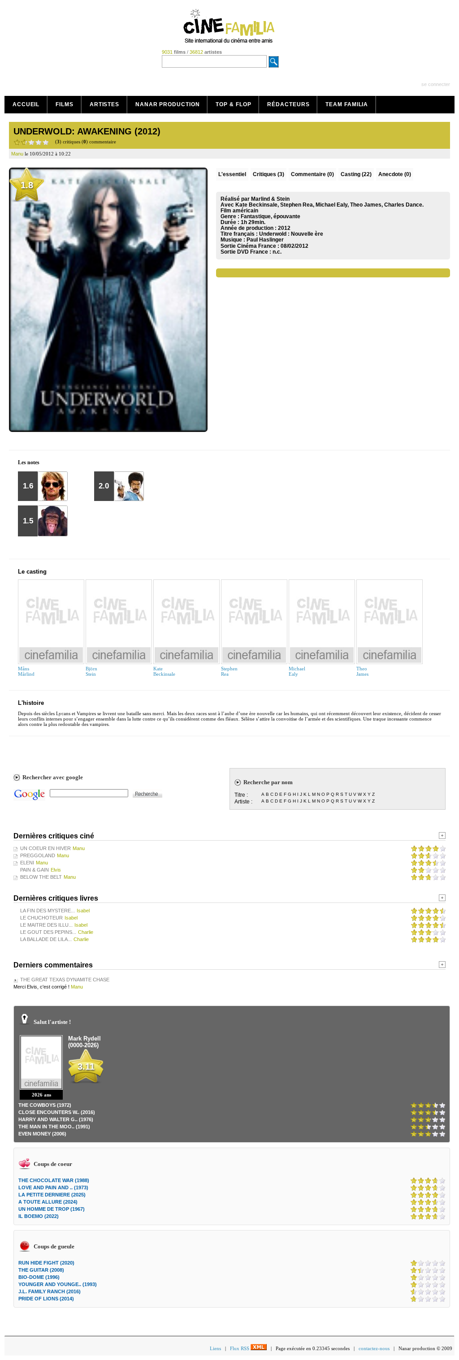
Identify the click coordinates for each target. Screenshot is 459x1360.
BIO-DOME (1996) (39, 1277)
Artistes (104, 104)
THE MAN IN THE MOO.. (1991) (54, 1126)
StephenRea (229, 671)
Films (65, 104)
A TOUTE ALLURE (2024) (48, 1202)
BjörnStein (91, 671)
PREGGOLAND (37, 855)
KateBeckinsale (164, 671)
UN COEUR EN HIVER (45, 848)
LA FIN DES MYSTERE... (47, 910)
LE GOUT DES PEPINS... (48, 932)
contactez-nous (374, 1348)
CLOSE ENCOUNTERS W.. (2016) (56, 1112)
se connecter (435, 84)
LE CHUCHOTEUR (41, 917)
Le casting (32, 571)
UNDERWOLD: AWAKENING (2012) (86, 131)
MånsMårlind (26, 671)
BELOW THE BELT (41, 877)
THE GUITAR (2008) (41, 1270)
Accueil (26, 104)
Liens (215, 1348)
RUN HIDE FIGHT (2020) (46, 1262)
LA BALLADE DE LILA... (46, 939)
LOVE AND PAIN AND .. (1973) (53, 1187)
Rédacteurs (288, 104)
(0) (312, 174)
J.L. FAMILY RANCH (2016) (49, 1291)
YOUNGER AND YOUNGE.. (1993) (57, 1284)
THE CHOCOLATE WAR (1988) (53, 1180)
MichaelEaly (297, 671)
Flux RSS (240, 1348)
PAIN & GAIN (34, 869)
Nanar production (167, 104)
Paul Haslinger (265, 240)
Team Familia (346, 104)
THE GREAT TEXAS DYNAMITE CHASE (64, 979)
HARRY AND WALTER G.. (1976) (55, 1119)
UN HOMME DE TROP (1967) (51, 1209)
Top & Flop (233, 104)
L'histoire (31, 702)
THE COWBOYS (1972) (44, 1105)
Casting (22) (356, 174)
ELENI (27, 862)
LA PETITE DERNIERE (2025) (52, 1194)
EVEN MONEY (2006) (42, 1133)
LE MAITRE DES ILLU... (46, 925)
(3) (268, 174)
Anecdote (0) (394, 174)
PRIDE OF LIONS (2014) (46, 1298)
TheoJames (362, 671)
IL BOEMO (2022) (38, 1216)
